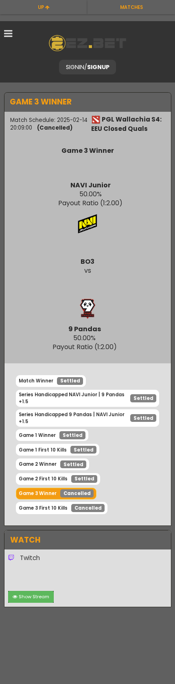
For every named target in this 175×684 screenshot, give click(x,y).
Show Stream (34, 596)
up (41, 7)
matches (131, 7)
